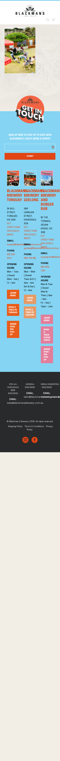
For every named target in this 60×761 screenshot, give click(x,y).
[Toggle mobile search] (47, 19)
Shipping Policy (15, 426)
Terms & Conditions (34, 426)
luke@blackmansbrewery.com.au (25, 403)
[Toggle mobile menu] (53, 19)
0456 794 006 (30, 258)
